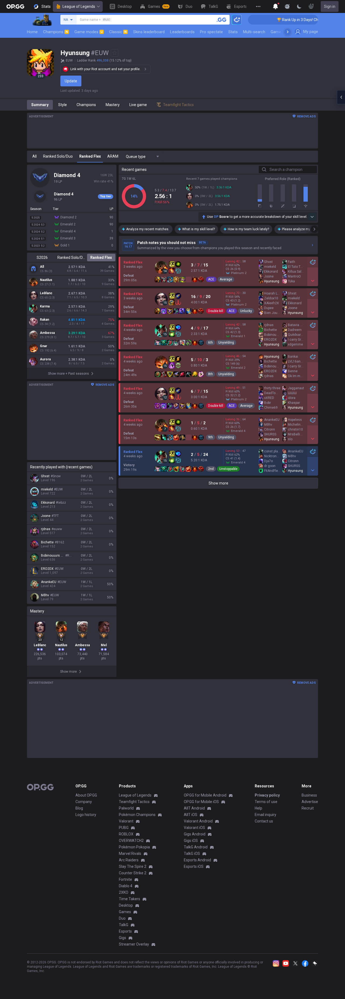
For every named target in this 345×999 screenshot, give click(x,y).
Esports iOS (193, 866)
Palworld (126, 808)
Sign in (329, 6)
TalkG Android (196, 847)
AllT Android (194, 808)
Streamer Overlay (134, 944)
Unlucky (246, 311)
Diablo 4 (125, 886)
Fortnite (125, 879)
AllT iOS (190, 814)
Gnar (43, 346)
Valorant (126, 821)
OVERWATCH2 (131, 840)
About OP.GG (86, 795)
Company (83, 802)
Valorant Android (198, 821)
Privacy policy (267, 795)
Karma (45, 306)
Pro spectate (211, 31)
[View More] (258, 6)
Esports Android (197, 860)
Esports (125, 931)
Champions (55, 31)
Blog (79, 808)
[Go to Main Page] (15, 6)
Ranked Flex (101, 257)
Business (309, 795)
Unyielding (226, 342)
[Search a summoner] (221, 20)
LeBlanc (46, 293)
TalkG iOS (192, 853)
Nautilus (46, 280)
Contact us (264, 821)
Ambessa (47, 333)
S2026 (42, 257)
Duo (122, 918)
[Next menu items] (287, 32)
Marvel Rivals (130, 853)
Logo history (85, 814)
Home (32, 31)
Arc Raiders (129, 860)
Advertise (310, 802)
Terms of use (266, 802)
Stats (233, 31)
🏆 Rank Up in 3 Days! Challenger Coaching (298, 20)
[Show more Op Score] (312, 217)
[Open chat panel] (341, 97)
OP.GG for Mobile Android (205, 795)
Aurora (45, 359)
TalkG (123, 925)
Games (125, 912)
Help (258, 808)
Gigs (122, 938)
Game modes (88, 31)
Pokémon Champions (137, 814)
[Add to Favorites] (114, 53)
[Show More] (275, 6)
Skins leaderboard (149, 31)
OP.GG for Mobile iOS (201, 802)
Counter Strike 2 (132, 873)
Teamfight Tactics (134, 802)
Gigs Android (194, 834)
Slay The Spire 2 (132, 866)
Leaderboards (182, 31)
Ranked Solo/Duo (71, 257)
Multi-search (254, 31)
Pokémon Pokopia (134, 847)
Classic (118, 31)
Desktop (126, 905)
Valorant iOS (194, 827)
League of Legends (79, 6)
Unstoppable (228, 469)
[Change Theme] (299, 6)
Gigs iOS (191, 840)
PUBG (124, 827)
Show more (218, 483)
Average (226, 279)
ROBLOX (126, 834)
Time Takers (129, 899)
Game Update (283, 31)
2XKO (123, 892)
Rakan (44, 319)
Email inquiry (265, 814)
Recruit (308, 808)
